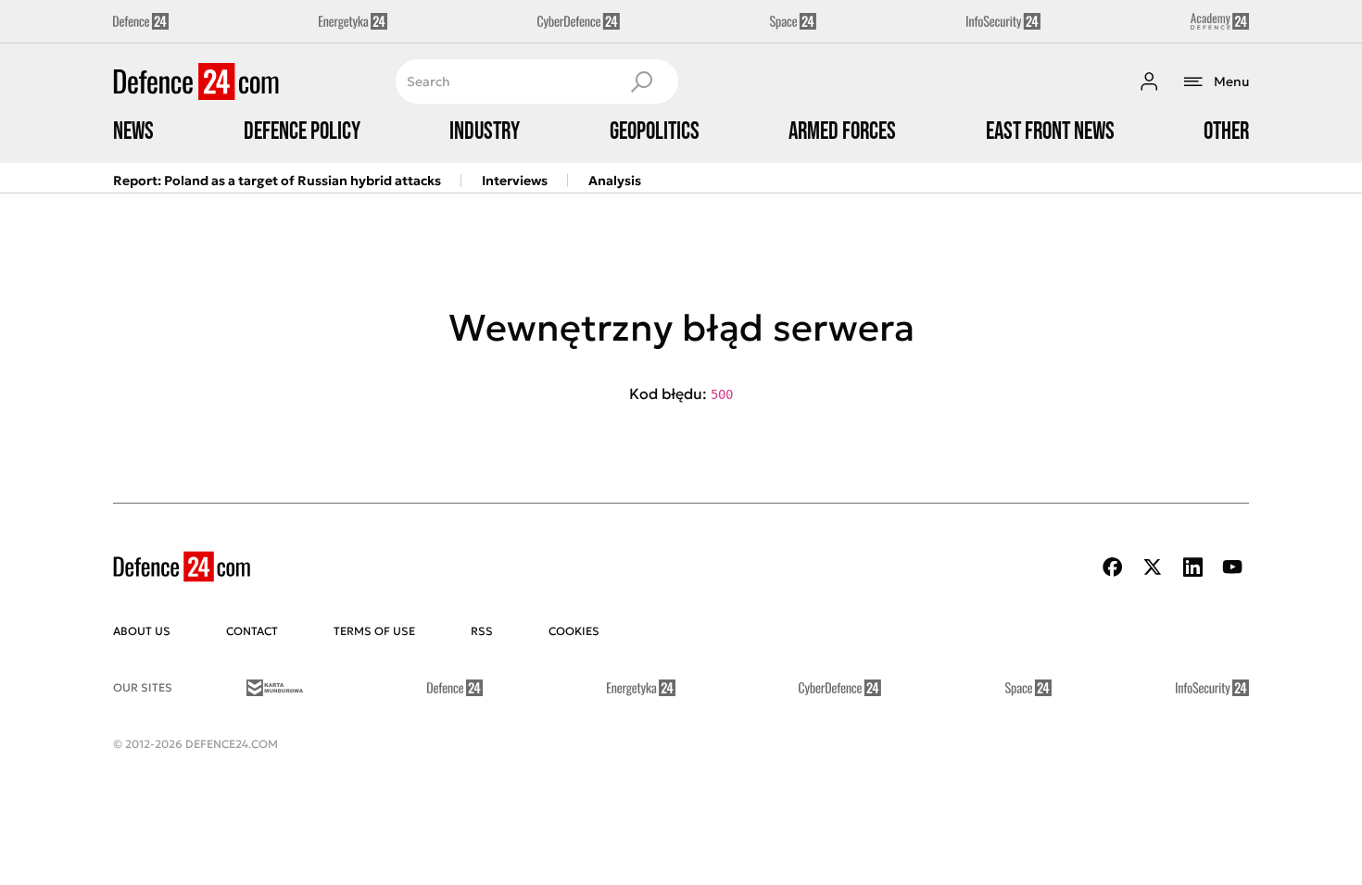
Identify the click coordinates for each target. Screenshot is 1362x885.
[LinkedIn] (1192, 567)
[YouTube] (1232, 567)
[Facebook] (1112, 567)
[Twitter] (1152, 567)
